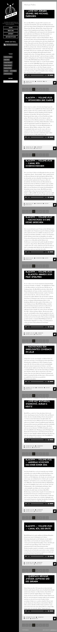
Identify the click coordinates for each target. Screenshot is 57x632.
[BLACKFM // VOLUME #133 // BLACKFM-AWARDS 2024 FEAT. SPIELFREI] (39, 280)
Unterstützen (11, 37)
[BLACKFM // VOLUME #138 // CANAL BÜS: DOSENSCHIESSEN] (39, 169)
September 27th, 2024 (30, 617)
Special (31, 148)
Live (46, 81)
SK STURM (13, 71)
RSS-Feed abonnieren (12, 44)
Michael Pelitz (7, 68)
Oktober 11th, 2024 (29, 509)
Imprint (10, 34)
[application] (39, 76)
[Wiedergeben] (26, 75)
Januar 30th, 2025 (29, 203)
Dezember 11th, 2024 (30, 387)
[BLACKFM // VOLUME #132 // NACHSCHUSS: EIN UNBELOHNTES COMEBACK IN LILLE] (39, 355)
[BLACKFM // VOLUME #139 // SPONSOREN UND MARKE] (39, 103)
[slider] (52, 75)
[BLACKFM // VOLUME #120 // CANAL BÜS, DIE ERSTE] (39, 532)
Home (11, 28)
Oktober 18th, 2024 (29, 446)
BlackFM (6, 59)
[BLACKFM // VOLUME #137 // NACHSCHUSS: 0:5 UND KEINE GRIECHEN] (39, 225)
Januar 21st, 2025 (29, 258)
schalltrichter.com (53, 629)
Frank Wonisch (7, 62)
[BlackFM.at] (10, 19)
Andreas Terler (7, 57)
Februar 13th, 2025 (29, 81)
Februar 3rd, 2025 (29, 147)
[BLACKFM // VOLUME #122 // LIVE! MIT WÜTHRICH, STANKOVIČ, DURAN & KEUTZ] (39, 410)
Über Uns (11, 31)
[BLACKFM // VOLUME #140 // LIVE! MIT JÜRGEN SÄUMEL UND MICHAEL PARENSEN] (39, 19)
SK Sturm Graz (7, 73)
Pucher (6, 71)
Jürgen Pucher (7, 65)
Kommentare (40, 81)
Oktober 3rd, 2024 (29, 562)
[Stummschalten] (48, 75)
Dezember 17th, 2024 (30, 333)
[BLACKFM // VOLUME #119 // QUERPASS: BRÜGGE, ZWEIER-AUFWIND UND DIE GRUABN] (39, 585)
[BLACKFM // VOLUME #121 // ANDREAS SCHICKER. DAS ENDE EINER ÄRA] (39, 468)
